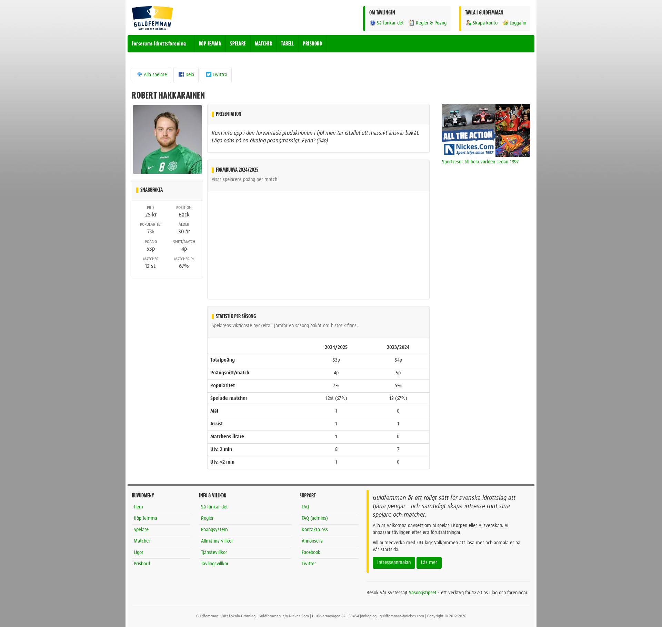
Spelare (141, 529)
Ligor (138, 552)
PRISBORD (312, 43)
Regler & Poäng (431, 23)
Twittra (220, 74)
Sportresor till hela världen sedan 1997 (480, 162)
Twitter (309, 564)
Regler (207, 518)
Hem (138, 507)
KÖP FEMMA (210, 43)
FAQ (305, 507)
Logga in (518, 23)
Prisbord (142, 564)
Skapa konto (485, 23)
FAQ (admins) (315, 518)
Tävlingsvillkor (215, 564)
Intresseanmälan (394, 562)
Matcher (142, 541)
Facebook (311, 552)
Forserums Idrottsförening (159, 43)
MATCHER (263, 43)
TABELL (287, 43)
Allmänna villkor (217, 541)
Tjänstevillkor (214, 552)
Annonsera (312, 541)
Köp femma (145, 518)
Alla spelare (155, 74)
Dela (189, 74)
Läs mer (429, 562)
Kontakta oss (315, 529)
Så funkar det (390, 23)
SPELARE (238, 43)
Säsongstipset (423, 592)
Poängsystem (214, 529)
